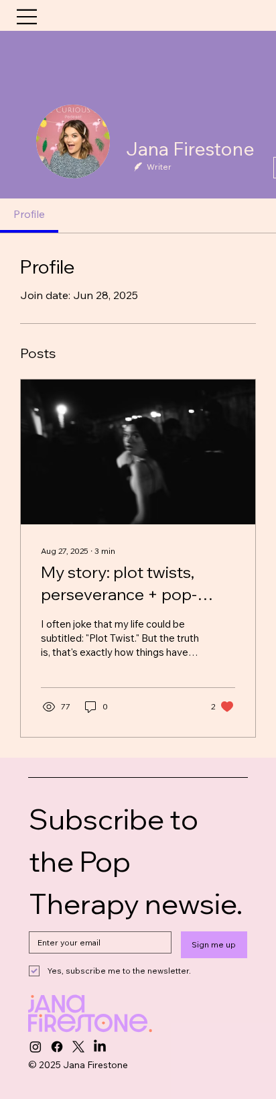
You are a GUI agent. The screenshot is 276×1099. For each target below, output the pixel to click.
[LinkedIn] (99, 1046)
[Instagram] (35, 1046)
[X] (78, 1046)
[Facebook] (57, 1046)
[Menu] (28, 17)
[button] (255, 14)
